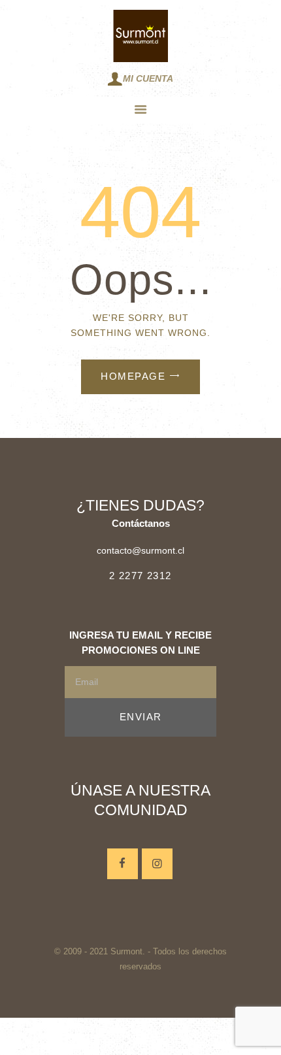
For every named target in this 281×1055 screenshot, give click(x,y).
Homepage (133, 376)
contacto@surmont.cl (140, 550)
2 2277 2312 (140, 575)
